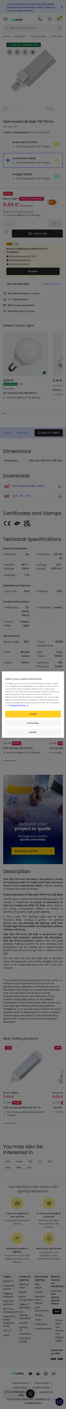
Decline (33, 732)
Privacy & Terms (17, 705)
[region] (33, 704)
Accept (33, 714)
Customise (33, 723)
